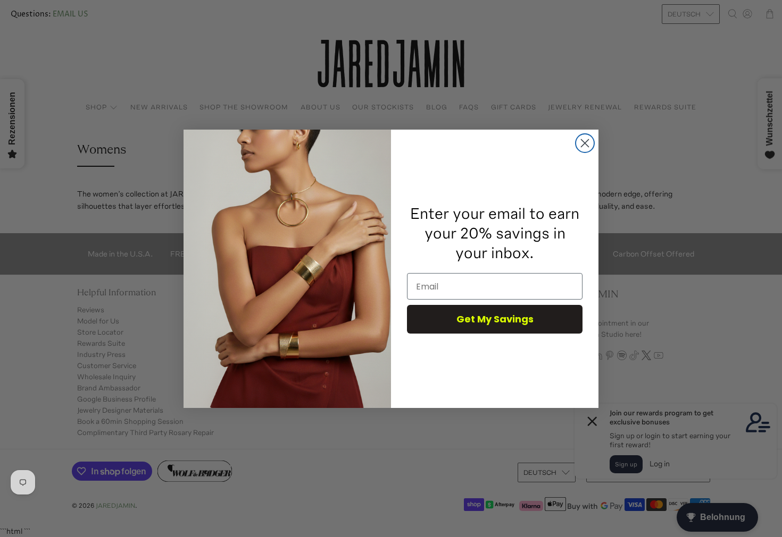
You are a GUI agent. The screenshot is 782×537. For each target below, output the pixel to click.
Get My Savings (495, 319)
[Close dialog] (585, 143)
